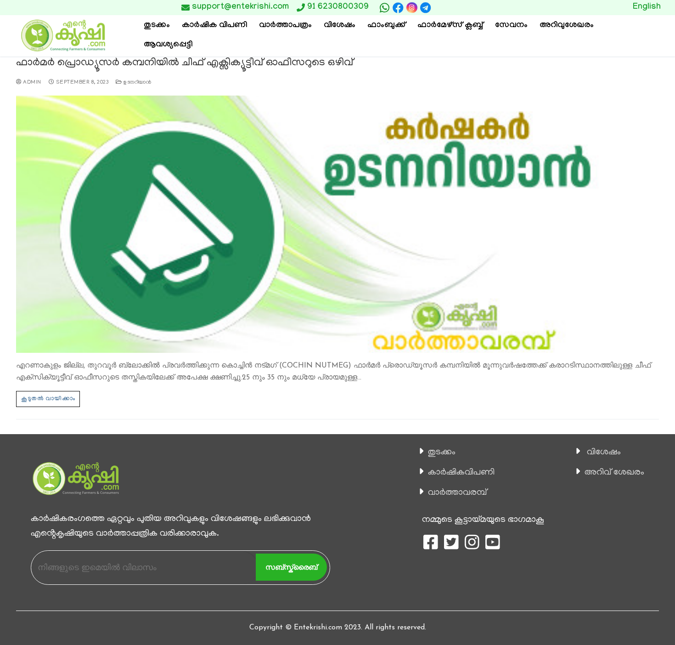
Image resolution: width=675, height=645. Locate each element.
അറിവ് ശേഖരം (614, 473)
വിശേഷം (604, 452)
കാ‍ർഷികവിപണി (461, 473)
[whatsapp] (384, 7)
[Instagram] (411, 7)
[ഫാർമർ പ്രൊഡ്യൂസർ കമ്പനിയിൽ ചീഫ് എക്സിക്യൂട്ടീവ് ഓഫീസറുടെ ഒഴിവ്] (337, 224)
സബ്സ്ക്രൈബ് (291, 567)
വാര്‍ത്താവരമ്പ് (457, 493)
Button (478, 7)
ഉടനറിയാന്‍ (136, 82)
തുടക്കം (442, 452)
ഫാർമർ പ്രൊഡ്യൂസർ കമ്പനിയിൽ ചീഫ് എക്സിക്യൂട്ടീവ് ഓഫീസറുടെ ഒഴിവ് (184, 63)
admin (31, 82)
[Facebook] (398, 7)
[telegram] (425, 7)
